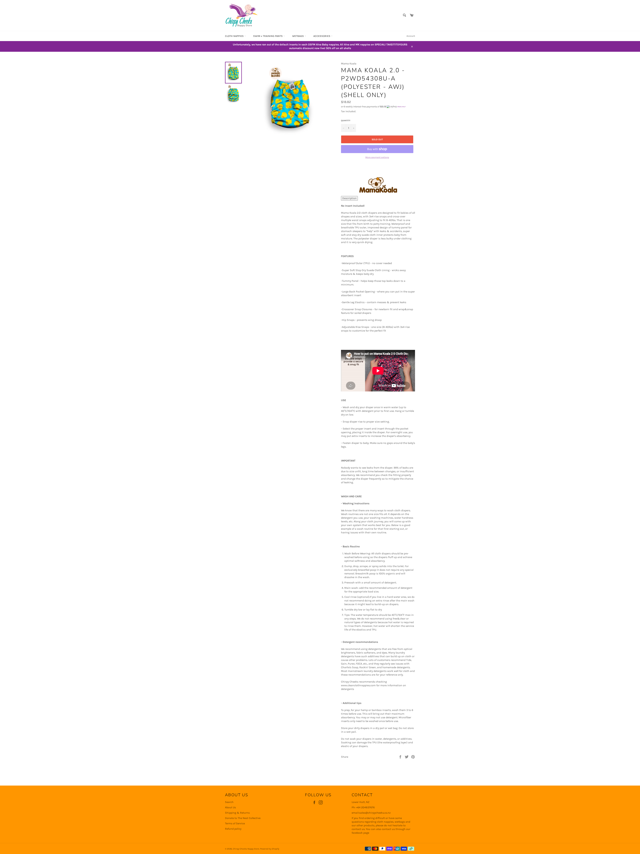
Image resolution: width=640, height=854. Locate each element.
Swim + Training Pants (268, 36)
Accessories (322, 36)
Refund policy (233, 828)
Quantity (345, 120)
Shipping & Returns (237, 812)
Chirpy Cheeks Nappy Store (246, 848)
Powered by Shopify (269, 848)
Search (229, 802)
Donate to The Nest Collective (242, 818)
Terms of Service (235, 823)
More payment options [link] (377, 157)
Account (410, 36)
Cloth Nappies (234, 36)
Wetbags (298, 36)
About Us (230, 807)
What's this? (401, 107)
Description (349, 198)
